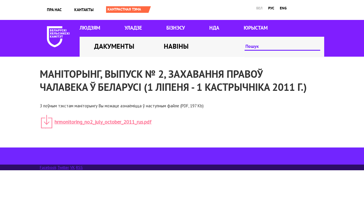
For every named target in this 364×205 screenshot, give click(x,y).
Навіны (176, 46)
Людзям (90, 27)
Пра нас (54, 9)
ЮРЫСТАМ (256, 27)
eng (283, 8)
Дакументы (114, 46)
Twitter (63, 167)
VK (72, 167)
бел (259, 8)
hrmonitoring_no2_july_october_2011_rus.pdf (103, 121)
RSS (79, 167)
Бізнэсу (175, 27)
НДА (214, 27)
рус (271, 8)
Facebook (48, 167)
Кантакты (84, 9)
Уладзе (133, 27)
